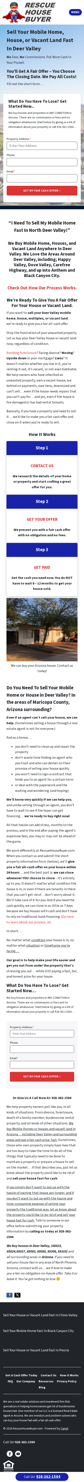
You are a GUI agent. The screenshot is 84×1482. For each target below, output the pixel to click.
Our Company (25, 1381)
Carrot (64, 1428)
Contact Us (48, 1375)
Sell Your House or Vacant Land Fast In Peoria (36, 1350)
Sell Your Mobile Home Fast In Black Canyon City (38, 1331)
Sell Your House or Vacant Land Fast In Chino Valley (40, 1315)
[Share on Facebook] (9, 1295)
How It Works (69, 1375)
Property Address (19, 139)
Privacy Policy (66, 1381)
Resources (46, 1381)
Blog (42, 1387)
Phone (11, 155)
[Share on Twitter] (17, 1295)
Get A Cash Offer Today (21, 1375)
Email (11, 171)
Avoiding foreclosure (21, 352)
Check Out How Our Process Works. (42, 288)
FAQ (10, 1381)
